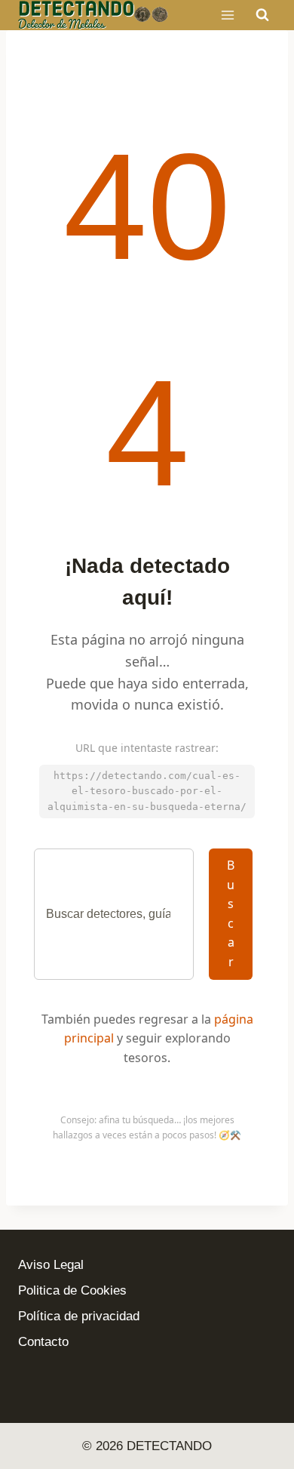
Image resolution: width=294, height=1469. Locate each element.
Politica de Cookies (72, 1290)
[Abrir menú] (227, 14)
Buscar (230, 913)
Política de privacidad (78, 1316)
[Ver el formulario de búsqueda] (262, 15)
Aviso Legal (51, 1265)
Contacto (43, 1342)
